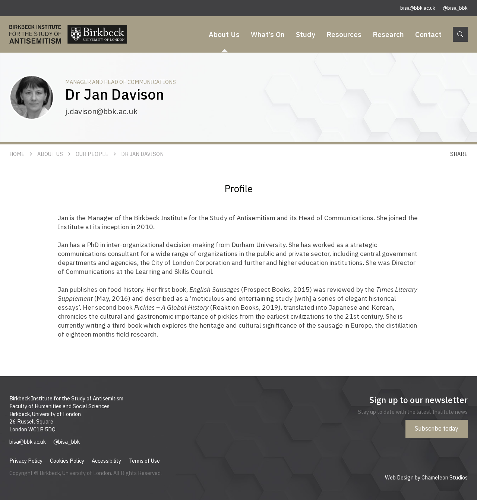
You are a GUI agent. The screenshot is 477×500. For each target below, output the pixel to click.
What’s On (268, 34)
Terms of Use (144, 460)
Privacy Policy (25, 460)
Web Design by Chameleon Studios (426, 477)
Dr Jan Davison (142, 153)
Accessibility (106, 460)
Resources (343, 34)
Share (459, 153)
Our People (92, 153)
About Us (224, 34)
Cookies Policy (67, 460)
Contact (428, 34)
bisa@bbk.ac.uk (417, 8)
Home (17, 153)
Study (305, 34)
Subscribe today (436, 428)
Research (388, 34)
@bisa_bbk (455, 8)
